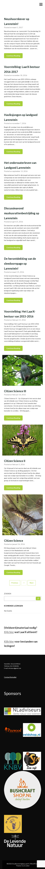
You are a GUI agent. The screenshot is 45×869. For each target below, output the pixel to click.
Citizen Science (13, 540)
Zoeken (7, 594)
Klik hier (9, 641)
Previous (14, 583)
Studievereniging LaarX (16, 4)
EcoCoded (25, 866)
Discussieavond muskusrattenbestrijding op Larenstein (21, 213)
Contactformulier (10, 677)
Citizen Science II (14, 461)
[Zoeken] (38, 598)
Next (32, 583)
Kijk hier (9, 632)
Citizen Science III (15, 391)
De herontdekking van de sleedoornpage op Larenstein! (20, 263)
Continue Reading (13, 56)
